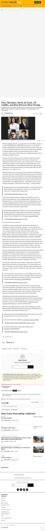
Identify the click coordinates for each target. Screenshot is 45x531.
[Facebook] (18, 489)
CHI (14, 525)
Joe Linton (6, 441)
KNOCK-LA (11, 144)
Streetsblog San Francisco (7, 446)
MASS (12, 525)
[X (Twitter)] (21, 489)
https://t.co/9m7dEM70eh (24, 279)
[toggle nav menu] (43, 2)
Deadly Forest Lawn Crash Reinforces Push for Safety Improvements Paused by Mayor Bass (16, 438)
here (34, 306)
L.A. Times (20, 144)
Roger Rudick (7, 451)
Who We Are (3, 500)
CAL (1, 525)
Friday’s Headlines (6, 457)
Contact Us (3, 520)
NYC (9, 525)
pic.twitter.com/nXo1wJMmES (31, 320)
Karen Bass (14, 436)
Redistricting (16, 348)
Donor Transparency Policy (6, 509)
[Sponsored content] (22, 53)
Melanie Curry (9, 113)
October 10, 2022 (22, 194)
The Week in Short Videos (8, 428)
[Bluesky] (24, 489)
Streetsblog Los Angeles (7, 436)
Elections (3, 100)
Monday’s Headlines (6, 418)
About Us (3, 498)
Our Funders (3, 507)
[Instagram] (27, 489)
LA (13, 6)
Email (13, 366)
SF (18, 6)
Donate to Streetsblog (6, 6)
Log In (36, 2)
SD (15, 6)
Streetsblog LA (24, 348)
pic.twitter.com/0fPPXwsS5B (11, 328)
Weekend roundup (16, 446)
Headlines (3, 416)
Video (2, 426)
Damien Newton (7, 420)
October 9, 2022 (23, 332)
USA (21, 6)
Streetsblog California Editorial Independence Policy (5, 513)
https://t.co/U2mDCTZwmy (31, 216)
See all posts (4, 467)
